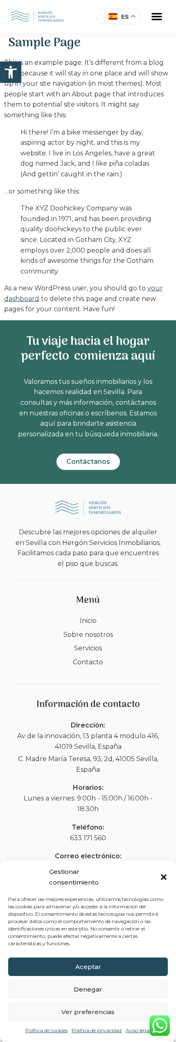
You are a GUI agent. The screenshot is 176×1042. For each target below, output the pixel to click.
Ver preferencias (88, 1012)
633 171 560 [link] (88, 838)
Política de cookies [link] (46, 1030)
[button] (164, 877)
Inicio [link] (88, 621)
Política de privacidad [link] (97, 1030)
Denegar (88, 989)
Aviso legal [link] (138, 1030)
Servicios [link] (88, 648)
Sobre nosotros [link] (88, 634)
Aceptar (88, 967)
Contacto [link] (88, 662)
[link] (10, 72)
